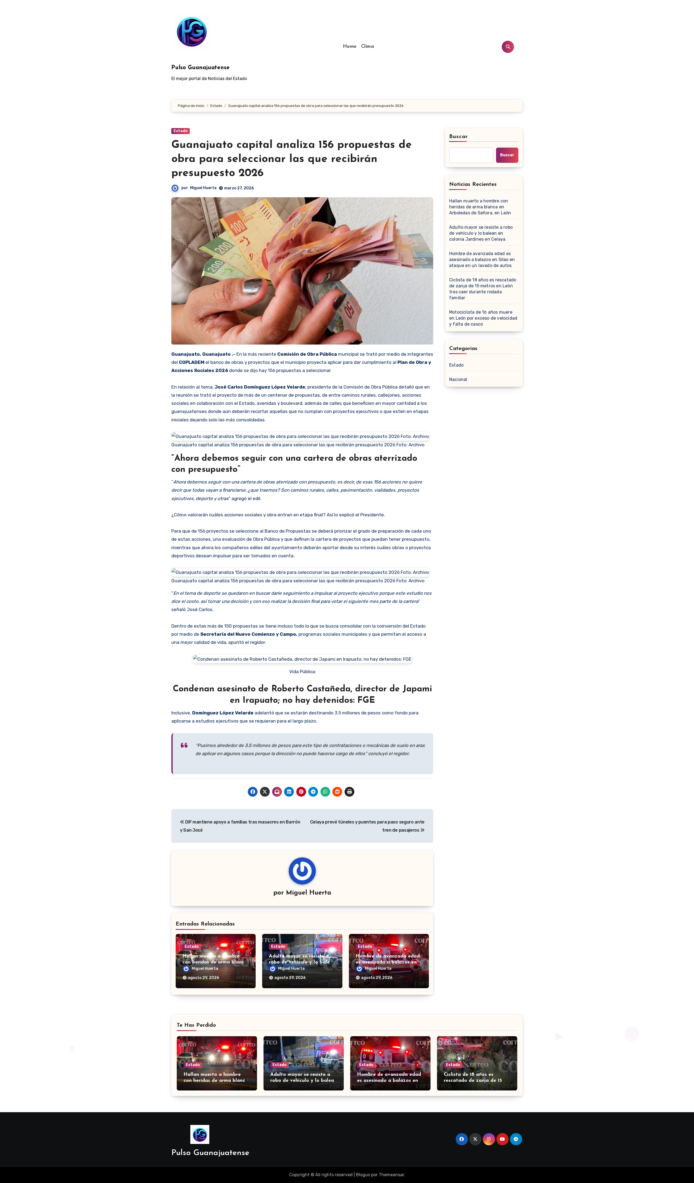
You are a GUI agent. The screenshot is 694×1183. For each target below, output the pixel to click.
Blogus (363, 1174)
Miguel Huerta (203, 188)
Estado (181, 131)
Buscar (458, 136)
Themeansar (391, 1174)
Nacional (458, 379)
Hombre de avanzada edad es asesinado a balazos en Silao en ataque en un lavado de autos (482, 259)
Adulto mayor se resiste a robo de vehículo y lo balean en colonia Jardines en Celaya (481, 233)
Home (350, 46)
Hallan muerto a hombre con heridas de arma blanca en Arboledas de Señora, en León (480, 206)
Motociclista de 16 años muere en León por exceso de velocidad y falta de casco (483, 318)
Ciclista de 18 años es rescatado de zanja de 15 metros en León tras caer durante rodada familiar (482, 288)
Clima (367, 46)
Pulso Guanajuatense (200, 68)
